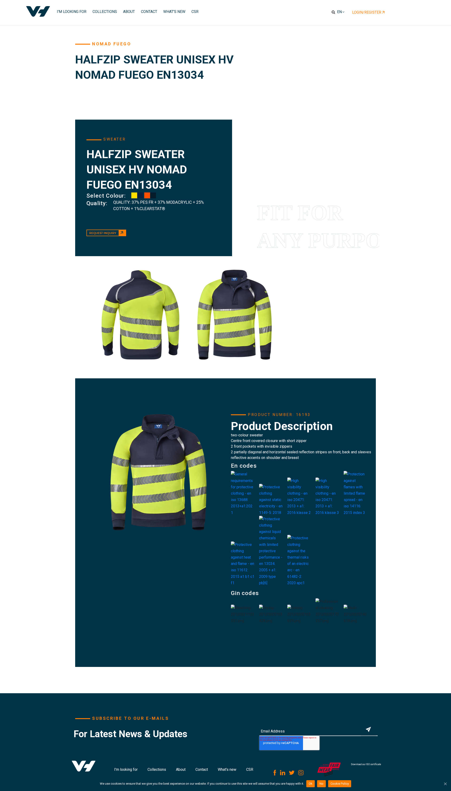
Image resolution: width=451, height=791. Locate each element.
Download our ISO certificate (366, 764)
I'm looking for (126, 769)
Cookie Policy (339, 783)
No (321, 783)
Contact (201, 769)
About (181, 769)
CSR (249, 769)
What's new (227, 769)
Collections (157, 769)
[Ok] (445, 783)
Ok (310, 783)
